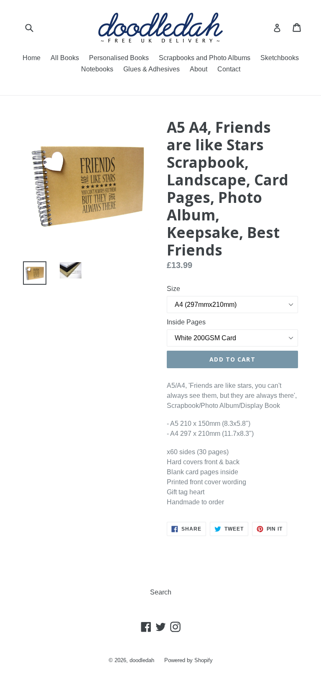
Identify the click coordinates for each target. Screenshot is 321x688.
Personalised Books (119, 57)
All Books (65, 57)
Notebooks (97, 69)
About (198, 69)
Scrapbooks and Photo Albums (204, 57)
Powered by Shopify (188, 660)
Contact (228, 69)
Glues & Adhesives (151, 69)
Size (173, 288)
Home (32, 57)
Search (160, 592)
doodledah (142, 660)
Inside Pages (186, 322)
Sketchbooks (279, 57)
